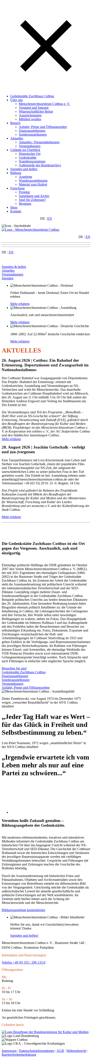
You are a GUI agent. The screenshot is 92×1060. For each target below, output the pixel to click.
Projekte (24, 192)
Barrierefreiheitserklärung (19, 1054)
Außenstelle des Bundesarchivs (40, 165)
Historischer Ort (29, 153)
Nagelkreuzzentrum (32, 161)
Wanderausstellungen (33, 180)
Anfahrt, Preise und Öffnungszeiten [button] (26, 687)
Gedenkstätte (27, 157)
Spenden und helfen (23, 169)
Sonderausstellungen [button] (16, 680)
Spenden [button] (7, 278)
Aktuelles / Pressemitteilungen (39, 142)
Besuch (15, 123)
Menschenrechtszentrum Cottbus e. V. (44, 104)
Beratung (25, 203)
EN (49, 218)
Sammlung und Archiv (34, 196)
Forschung (17, 188)
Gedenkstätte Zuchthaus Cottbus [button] (24, 672)
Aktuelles (16, 138)
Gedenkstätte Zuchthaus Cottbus (32, 96)
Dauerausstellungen (32, 130)
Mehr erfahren (11, 439)
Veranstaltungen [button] (12, 274)
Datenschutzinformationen (36, 1051)
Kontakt (15, 211)
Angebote (25, 177)
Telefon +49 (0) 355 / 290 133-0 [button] (23, 962)
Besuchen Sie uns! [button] (14, 668)
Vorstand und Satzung (34, 107)
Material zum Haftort (33, 184)
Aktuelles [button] (8, 270)
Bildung (15, 173)
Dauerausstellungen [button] (15, 676)
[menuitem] (50, 96)
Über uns (16, 100)
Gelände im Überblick (25, 150)
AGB (60, 1051)
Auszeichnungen (30, 115)
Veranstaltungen (29, 146)
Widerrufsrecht (76, 1051)
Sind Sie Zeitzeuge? (32, 200)
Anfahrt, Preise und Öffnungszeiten (43, 127)
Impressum (9, 1051)
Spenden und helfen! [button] (24, 935)
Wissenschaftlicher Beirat (36, 111)
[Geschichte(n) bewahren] (30, 229)
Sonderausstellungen (33, 134)
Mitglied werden (30, 119)
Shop (13, 207)
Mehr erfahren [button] (20, 304)
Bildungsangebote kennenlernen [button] (23, 910)
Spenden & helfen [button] (14, 267)
